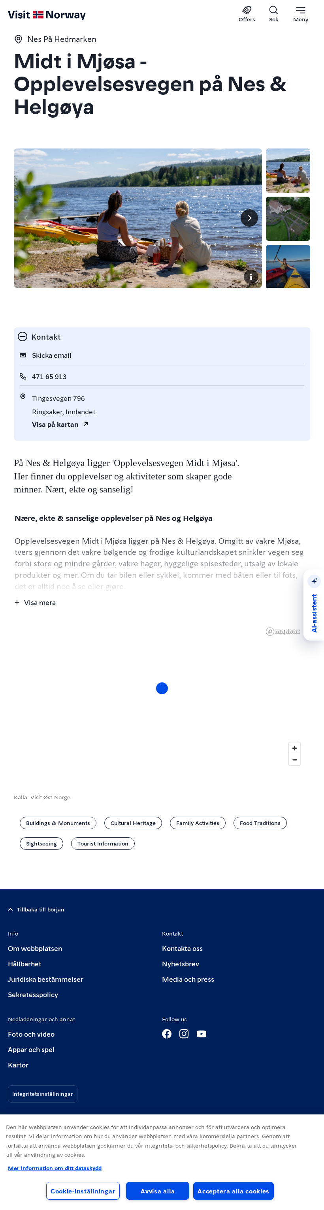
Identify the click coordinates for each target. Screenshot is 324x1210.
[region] (162, 1162)
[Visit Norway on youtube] (201, 1034)
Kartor (18, 1064)
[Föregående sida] (26, 218)
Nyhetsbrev (180, 963)
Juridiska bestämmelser (45, 978)
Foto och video (31, 1033)
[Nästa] (249, 218)
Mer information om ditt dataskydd (55, 1167)
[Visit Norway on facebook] (166, 1034)
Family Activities (197, 822)
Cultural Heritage (133, 822)
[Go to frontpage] (58, 14)
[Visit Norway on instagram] (184, 1034)
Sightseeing (41, 843)
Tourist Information (102, 843)
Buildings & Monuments (58, 822)
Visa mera (40, 602)
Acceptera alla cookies (233, 1191)
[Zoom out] (294, 759)
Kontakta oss (182, 948)
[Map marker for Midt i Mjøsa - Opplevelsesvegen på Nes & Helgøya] (162, 688)
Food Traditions (260, 822)
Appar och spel (31, 1049)
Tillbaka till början (40, 909)
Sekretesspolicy (33, 994)
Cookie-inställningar (83, 1191)
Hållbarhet (24, 963)
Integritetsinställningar (42, 1093)
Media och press (188, 978)
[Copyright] (251, 277)
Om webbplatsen (35, 948)
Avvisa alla (158, 1191)
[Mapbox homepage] (283, 631)
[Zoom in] (294, 748)
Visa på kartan (55, 423)
